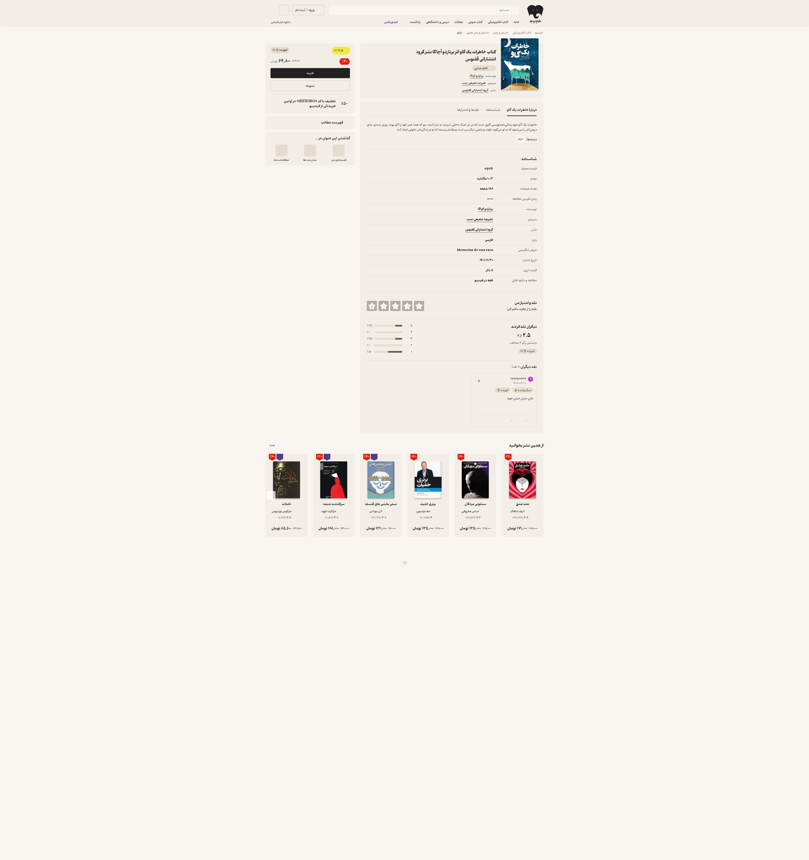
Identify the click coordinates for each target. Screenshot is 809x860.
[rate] (419, 306)
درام (459, 33)
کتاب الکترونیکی (522, 33)
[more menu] (369, 91)
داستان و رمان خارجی (477, 33)
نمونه (310, 86)
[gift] (389, 91)
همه (272, 445)
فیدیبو (539, 33)
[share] (399, 91)
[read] (281, 150)
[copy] (275, 103)
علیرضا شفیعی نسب (474, 83)
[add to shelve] (339, 150)
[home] (535, 14)
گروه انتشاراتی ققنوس (475, 90)
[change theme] (270, 10)
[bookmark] (379, 91)
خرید (310, 73)
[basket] (284, 10)
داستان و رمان (500, 33)
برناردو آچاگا (477, 76)
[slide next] (271, 495)
